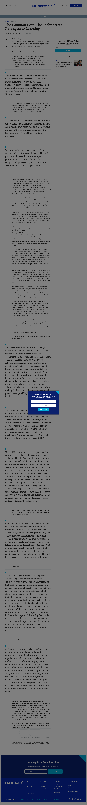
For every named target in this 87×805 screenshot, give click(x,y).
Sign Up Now (43, 409)
